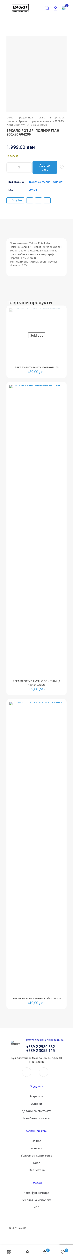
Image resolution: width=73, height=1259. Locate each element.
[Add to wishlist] (59, 318)
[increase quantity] (27, 167)
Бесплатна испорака (36, 1200)
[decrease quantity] (10, 167)
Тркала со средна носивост (35, 121)
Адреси (36, 1104)
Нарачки (36, 1096)
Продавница (25, 117)
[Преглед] (59, 324)
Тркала (41, 117)
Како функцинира (36, 1193)
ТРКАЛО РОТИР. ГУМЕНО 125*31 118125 (37, 998)
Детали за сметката (36, 1111)
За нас (36, 1141)
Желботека (36, 1170)
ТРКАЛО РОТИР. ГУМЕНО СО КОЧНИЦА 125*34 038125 (36, 682)
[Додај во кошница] (59, 389)
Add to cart (45, 167)
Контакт (37, 1148)
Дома (9, 117)
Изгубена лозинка (36, 1118)
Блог (36, 1163)
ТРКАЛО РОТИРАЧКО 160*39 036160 (36, 367)
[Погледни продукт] (59, 312)
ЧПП (37, 1207)
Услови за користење (36, 1155)
